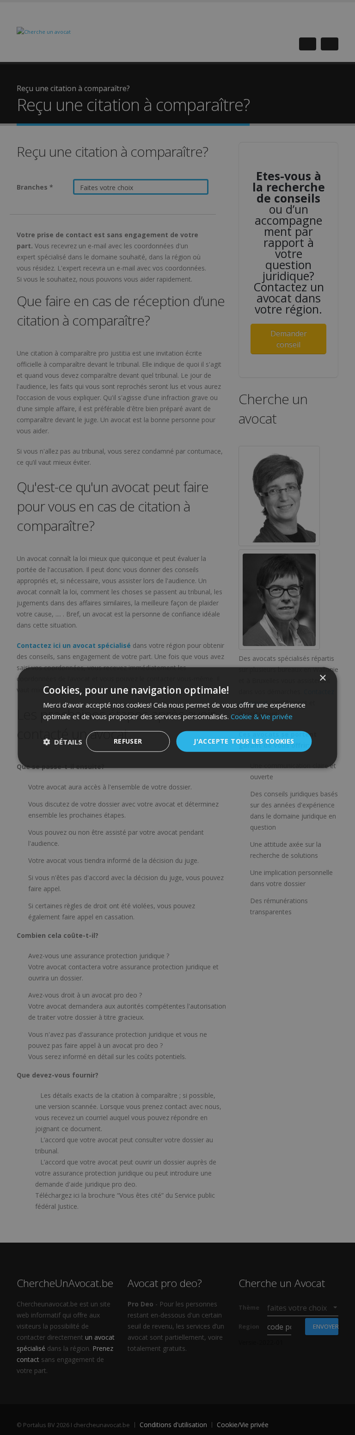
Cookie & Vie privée (262, 716)
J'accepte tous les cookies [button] (244, 741)
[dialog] (177, 717)
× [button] (322, 677)
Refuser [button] (128, 741)
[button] (62, 741)
